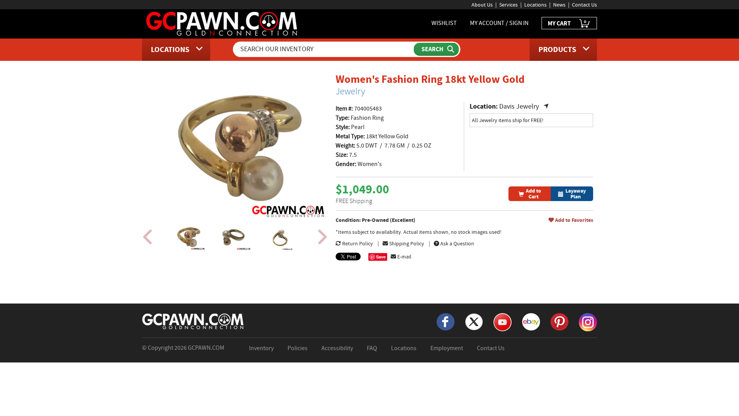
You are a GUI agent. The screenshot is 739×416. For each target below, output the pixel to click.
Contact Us (584, 4)
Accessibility (337, 348)
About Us (482, 4)
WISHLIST (444, 23)
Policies (298, 348)
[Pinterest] (559, 321)
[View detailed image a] (188, 236)
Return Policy (357, 243)
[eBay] (531, 321)
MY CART (567, 22)
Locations (535, 4)
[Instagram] (588, 321)
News (559, 4)
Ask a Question (456, 243)
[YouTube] (502, 321)
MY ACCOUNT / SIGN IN (499, 23)
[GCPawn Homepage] (222, 23)
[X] (474, 321)
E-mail (403, 256)
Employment (446, 348)
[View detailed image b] (234, 236)
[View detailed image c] (280, 236)
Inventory (261, 348)
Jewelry (350, 91)
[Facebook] (445, 321)
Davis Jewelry (520, 106)
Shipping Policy (406, 243)
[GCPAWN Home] (193, 320)
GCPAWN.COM (206, 348)
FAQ (372, 348)
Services (508, 4)
